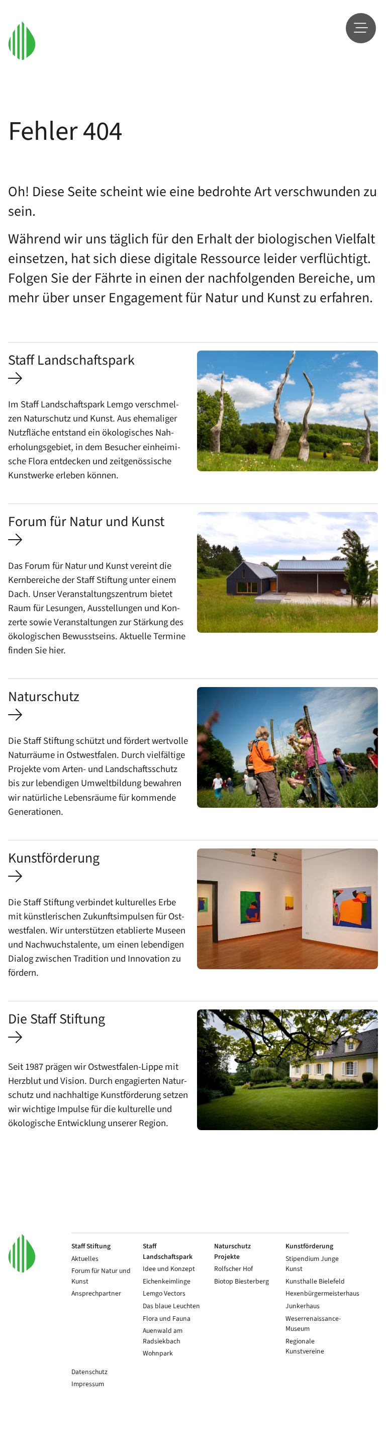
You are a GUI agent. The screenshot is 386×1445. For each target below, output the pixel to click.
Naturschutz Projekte (232, 1251)
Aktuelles (85, 1258)
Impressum (87, 1384)
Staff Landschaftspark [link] (71, 360)
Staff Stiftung (91, 1246)
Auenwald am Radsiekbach (162, 1336)
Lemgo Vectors (164, 1293)
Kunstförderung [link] (54, 858)
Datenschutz (89, 1372)
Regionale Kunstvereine (304, 1346)
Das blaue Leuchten (171, 1306)
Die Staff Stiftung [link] (56, 1019)
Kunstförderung (309, 1246)
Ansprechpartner (96, 1293)
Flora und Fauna (166, 1318)
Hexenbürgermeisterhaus (322, 1293)
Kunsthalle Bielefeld (315, 1281)
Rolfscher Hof (233, 1268)
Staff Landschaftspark (167, 1251)
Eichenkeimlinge (166, 1281)
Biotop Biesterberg (241, 1281)
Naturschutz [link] (43, 697)
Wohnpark (158, 1353)
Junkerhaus (302, 1306)
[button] (22, 40)
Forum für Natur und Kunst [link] (86, 522)
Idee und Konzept (169, 1268)
